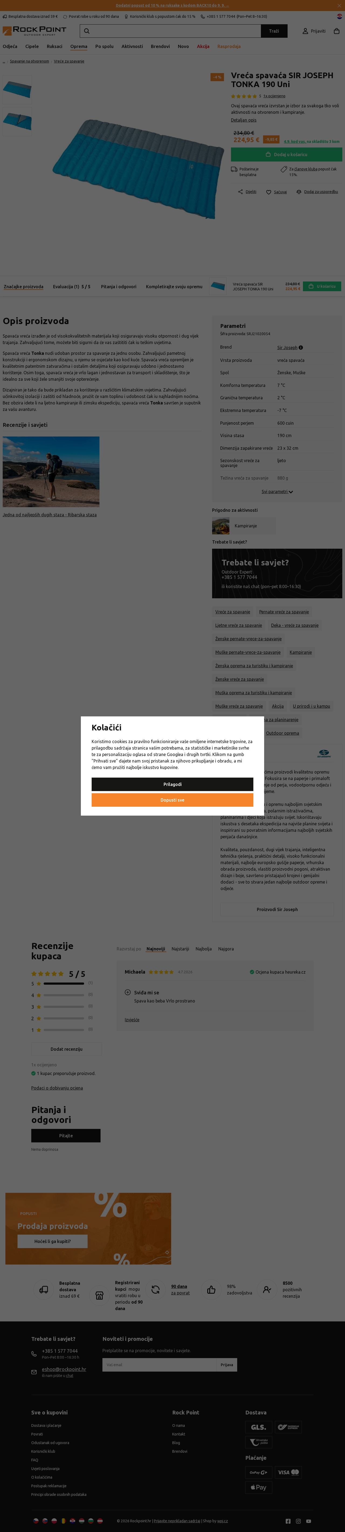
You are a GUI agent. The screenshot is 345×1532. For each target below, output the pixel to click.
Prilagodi (173, 784)
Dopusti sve (172, 800)
